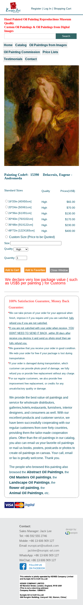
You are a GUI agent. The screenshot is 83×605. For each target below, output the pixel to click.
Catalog (21, 45)
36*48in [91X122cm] (20, 224)
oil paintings (54, 397)
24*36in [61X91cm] (19, 213)
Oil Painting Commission (22, 52)
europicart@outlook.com (43, 545)
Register (36, 8)
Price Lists (50, 52)
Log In (47, 8)
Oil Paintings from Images (48, 45)
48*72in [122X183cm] (21, 230)
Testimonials (13, 59)
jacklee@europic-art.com (43, 550)
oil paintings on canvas (34, 453)
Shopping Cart (62, 8)
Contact (31, 59)
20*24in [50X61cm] (19, 207)
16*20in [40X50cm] (19, 201)
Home (8, 45)
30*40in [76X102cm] (20, 218)
